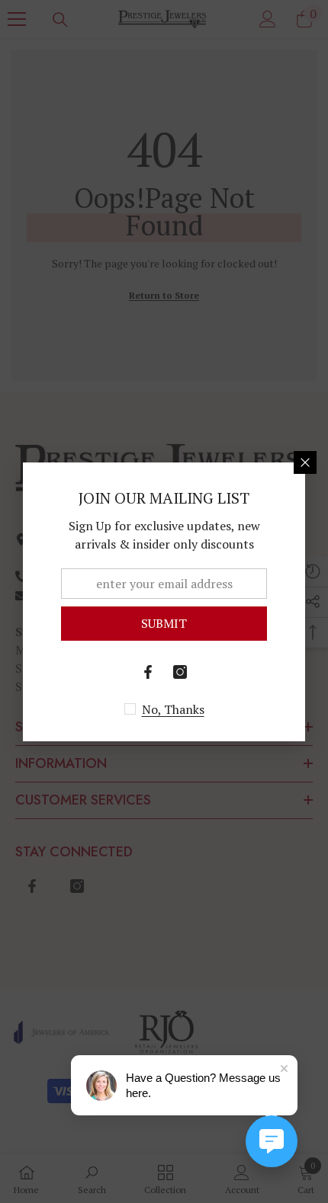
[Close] (305, 462)
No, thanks (173, 709)
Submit (164, 623)
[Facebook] (148, 672)
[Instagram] (180, 672)
